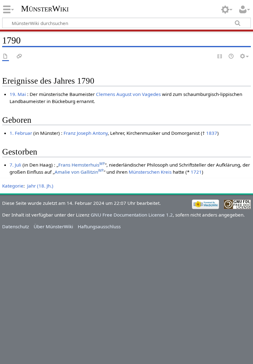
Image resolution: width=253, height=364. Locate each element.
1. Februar (21, 133)
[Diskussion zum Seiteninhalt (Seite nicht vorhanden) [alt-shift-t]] (19, 56)
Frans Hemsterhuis (81, 165)
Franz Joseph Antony (86, 133)
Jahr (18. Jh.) (40, 186)
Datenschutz (15, 226)
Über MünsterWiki (53, 226)
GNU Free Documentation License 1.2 (132, 215)
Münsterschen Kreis (150, 172)
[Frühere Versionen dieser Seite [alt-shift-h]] (231, 56)
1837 (211, 133)
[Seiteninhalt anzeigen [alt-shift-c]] (5, 56)
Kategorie (12, 186)
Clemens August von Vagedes (128, 94)
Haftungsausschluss (99, 226)
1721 (196, 172)
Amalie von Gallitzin (79, 172)
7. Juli (15, 165)
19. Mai (18, 94)
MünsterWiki (45, 8)
